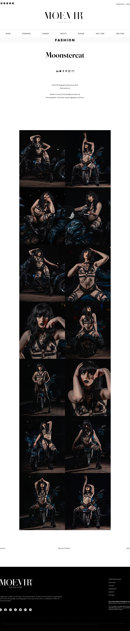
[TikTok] (7, 3)
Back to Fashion (64, 548)
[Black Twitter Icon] (60, 71)
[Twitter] (20, 609)
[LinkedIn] (10, 3)
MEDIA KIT (111, 592)
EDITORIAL (112, 595)
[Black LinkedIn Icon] (57, 71)
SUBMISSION (112, 589)
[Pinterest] (4, 3)
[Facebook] (1, 3)
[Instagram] (69, 71)
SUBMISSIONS (120, 4)
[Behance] (13, 3)
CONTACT (112, 585)
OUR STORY (112, 582)
